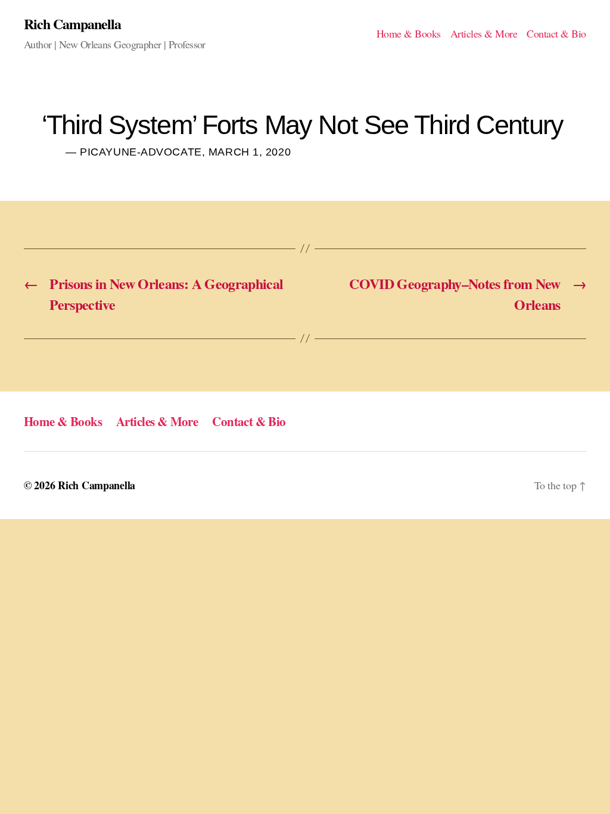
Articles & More (484, 34)
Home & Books (408, 34)
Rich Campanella (72, 24)
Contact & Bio (556, 34)
